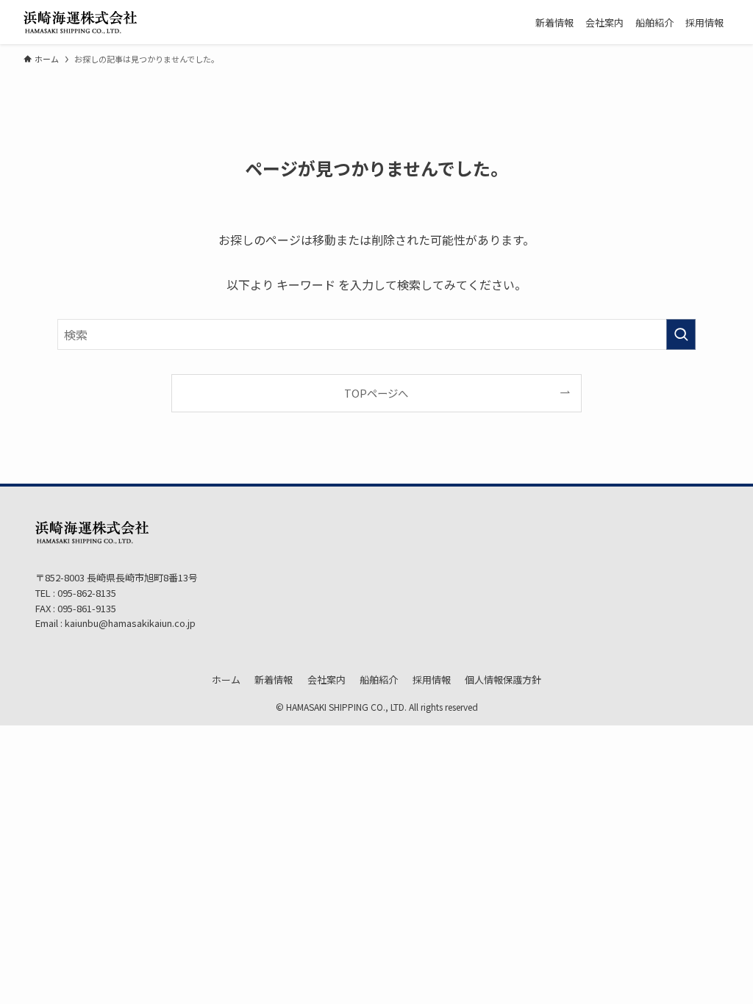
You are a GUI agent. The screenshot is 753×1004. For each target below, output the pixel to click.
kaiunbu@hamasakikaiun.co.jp (130, 623)
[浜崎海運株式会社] (80, 22)
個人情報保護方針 (503, 679)
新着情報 (273, 679)
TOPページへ (376, 393)
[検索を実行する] (681, 334)
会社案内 (326, 679)
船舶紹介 (379, 679)
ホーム (226, 679)
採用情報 (432, 679)
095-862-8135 (85, 593)
